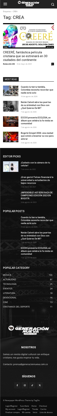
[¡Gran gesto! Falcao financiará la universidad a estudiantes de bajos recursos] (10, 181)
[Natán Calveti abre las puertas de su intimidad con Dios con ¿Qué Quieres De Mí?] (10, 106)
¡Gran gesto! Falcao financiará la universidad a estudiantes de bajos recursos (37, 180)
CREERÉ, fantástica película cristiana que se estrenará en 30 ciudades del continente (25, 56)
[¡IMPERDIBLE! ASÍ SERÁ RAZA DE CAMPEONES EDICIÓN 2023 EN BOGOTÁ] (10, 196)
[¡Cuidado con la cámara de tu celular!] (10, 166)
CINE (5, 47)
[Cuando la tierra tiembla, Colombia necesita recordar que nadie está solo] (10, 91)
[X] (40, 385)
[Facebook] (17, 385)
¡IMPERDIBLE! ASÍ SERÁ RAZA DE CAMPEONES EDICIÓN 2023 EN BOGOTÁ (37, 195)
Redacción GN (9, 64)
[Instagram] (25, 385)
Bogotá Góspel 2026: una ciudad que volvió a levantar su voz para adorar (37, 136)
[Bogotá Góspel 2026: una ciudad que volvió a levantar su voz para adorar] (10, 137)
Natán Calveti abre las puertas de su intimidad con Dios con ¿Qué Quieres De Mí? (36, 105)
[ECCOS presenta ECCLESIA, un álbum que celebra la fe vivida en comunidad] (10, 121)
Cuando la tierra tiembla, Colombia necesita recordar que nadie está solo (37, 90)
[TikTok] (32, 385)
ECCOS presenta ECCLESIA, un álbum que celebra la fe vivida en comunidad (37, 120)
